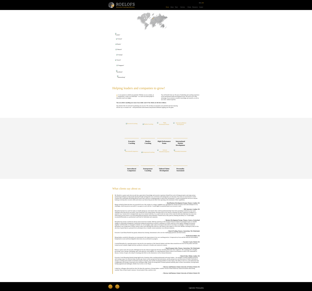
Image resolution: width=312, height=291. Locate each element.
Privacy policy (200, 287)
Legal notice (192, 287)
